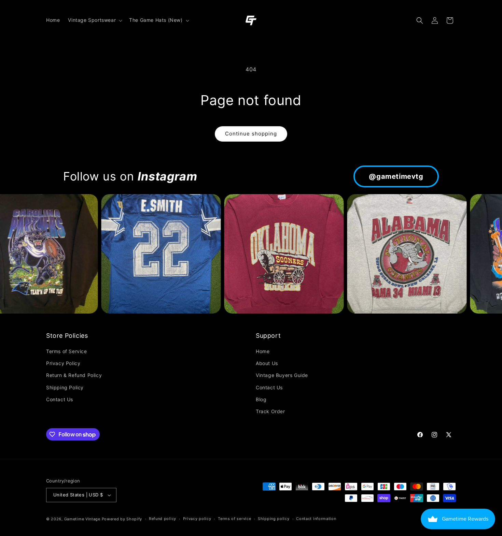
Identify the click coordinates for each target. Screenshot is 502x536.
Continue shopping (251, 133)
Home (262, 351)
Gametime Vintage (82, 519)
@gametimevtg (396, 176)
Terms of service (234, 518)
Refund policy (162, 518)
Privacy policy (197, 518)
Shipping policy (274, 518)
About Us (267, 363)
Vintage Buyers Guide (282, 375)
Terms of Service (66, 351)
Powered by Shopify (122, 519)
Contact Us (59, 399)
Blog (261, 399)
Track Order (270, 411)
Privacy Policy (63, 363)
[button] (94, 20)
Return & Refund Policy (74, 375)
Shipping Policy (65, 387)
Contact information (316, 518)
